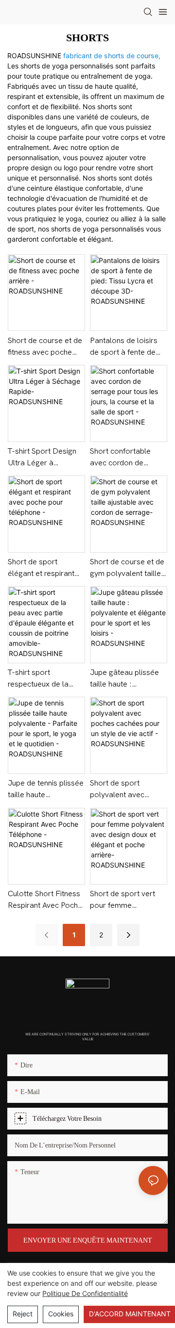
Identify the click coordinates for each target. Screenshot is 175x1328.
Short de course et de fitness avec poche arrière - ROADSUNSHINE (45, 347)
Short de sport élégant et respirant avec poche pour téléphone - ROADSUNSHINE (41, 568)
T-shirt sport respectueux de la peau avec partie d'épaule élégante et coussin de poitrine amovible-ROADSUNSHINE (43, 679)
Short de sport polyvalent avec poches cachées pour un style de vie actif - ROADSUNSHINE (127, 790)
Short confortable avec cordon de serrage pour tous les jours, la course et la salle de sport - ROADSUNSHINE (127, 458)
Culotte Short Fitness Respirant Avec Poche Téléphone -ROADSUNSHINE (45, 900)
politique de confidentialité (85, 1293)
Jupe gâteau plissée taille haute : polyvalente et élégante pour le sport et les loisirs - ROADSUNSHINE (128, 679)
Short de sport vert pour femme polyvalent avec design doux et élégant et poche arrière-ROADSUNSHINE (122, 900)
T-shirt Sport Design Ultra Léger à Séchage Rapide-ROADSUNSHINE (42, 458)
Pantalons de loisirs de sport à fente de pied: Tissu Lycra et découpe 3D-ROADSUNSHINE (124, 347)
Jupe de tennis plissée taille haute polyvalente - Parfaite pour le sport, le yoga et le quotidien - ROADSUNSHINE (46, 790)
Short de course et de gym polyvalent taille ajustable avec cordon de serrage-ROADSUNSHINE (128, 568)
